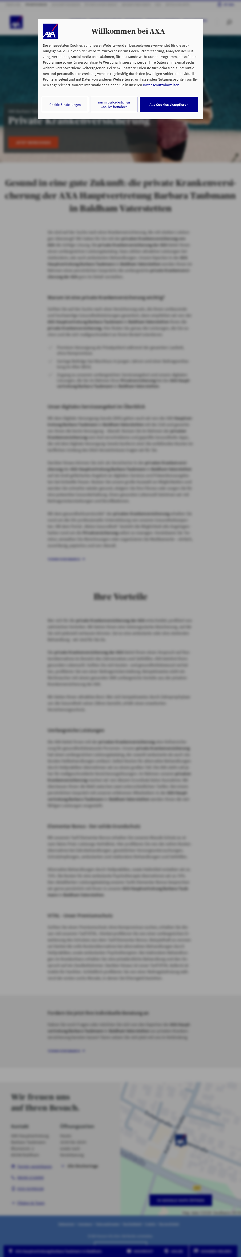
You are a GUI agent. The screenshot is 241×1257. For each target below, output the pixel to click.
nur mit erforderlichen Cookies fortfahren (114, 104)
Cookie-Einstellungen (65, 104)
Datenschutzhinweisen (161, 85)
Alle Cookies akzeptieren (169, 104)
